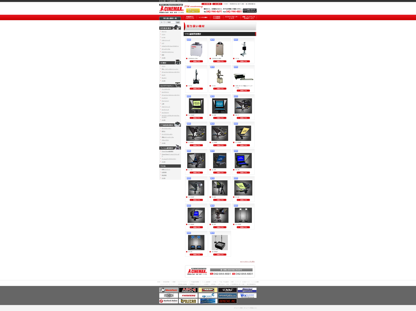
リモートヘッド (166, 40)
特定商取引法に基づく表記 (238, 284)
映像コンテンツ (166, 169)
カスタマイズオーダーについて (168, 284)
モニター (164, 78)
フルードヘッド (166, 106)
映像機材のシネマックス (196, 284)
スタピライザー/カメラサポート (170, 46)
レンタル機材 (255, 281)
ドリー (163, 34)
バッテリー (165, 98)
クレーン (164, 31)
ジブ (163, 43)
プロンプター (165, 140)
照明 (163, 55)
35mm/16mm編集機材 (167, 151)
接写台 (163, 131)
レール (163, 37)
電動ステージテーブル (168, 137)
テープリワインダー (167, 134)
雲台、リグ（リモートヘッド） (170, 69)
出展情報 (164, 172)
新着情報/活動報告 (182, 284)
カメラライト (165, 92)
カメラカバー (165, 112)
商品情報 (164, 175)
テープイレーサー (166, 128)
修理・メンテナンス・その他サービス (240, 281)
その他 (163, 57)
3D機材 (174, 281)
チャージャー (165, 100)
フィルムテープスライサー (169, 159)
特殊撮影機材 (166, 281)
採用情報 (213, 284)
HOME (158, 281)
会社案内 (206, 284)
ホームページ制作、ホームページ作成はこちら (245, 308)
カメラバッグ (165, 109)
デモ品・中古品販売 (224, 281)
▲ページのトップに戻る (247, 261)
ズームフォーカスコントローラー (171, 72)
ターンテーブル (166, 49)
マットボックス (166, 89)
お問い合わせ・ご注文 (223, 284)
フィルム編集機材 (206, 281)
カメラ (163, 75)
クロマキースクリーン (168, 52)
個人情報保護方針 (251, 284)
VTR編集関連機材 (195, 281)
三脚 (163, 103)
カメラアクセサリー (183, 281)
